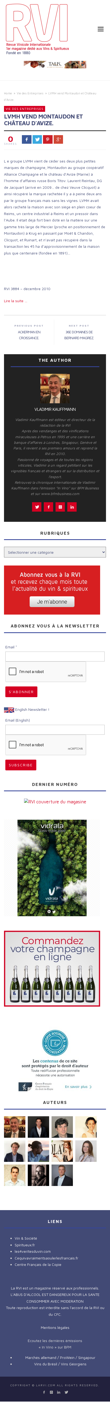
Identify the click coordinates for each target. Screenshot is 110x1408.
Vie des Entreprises (30, 93)
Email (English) (17, 720)
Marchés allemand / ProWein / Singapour (60, 1357)
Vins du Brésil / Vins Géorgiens (60, 1364)
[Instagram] (51, 1392)
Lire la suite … (15, 300)
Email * (11, 647)
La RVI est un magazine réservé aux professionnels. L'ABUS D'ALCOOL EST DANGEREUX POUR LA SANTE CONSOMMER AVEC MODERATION (55, 1294)
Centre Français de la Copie (38, 1264)
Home (8, 93)
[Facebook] (44, 1392)
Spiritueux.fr (25, 1245)
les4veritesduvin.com (33, 1251)
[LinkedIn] (58, 1392)
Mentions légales (55, 1327)
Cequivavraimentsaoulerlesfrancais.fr (46, 1258)
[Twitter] (65, 1392)
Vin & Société (26, 1238)
